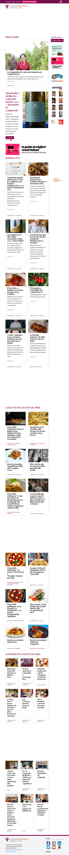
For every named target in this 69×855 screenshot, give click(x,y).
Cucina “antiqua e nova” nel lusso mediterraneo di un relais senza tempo (15, 339)
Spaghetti (43, 443)
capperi (14, 620)
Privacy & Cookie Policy (11, 849)
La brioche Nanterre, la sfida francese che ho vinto (37, 338)
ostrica (9, 513)
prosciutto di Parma (13, 443)
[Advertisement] (34, 22)
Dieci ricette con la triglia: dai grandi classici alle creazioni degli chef (38, 608)
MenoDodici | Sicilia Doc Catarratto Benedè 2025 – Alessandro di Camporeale (12, 102)
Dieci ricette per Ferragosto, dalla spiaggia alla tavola (37, 467)
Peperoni (17, 648)
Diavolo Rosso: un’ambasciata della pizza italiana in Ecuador (43, 809)
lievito (36, 366)
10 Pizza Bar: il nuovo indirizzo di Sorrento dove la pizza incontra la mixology (11, 707)
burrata (9, 620)
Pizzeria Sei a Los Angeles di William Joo (26, 807)
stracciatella (11, 444)
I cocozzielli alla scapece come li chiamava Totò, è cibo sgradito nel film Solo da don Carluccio (37, 499)
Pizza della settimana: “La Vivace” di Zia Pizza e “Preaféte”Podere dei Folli (15, 573)
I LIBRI (12, 1)
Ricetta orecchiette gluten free (15, 641)
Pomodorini (41, 648)
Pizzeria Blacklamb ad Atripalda (41, 774)
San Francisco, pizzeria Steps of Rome (26, 703)
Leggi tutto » (10, 81)
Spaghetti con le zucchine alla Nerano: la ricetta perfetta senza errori (37, 431)
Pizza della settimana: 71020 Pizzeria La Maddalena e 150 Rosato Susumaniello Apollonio (14, 610)
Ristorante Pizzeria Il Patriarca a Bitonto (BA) (11, 673)
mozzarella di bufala (13, 582)
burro (31, 366)
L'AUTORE (8, 1)
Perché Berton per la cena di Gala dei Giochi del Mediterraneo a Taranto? (38, 238)
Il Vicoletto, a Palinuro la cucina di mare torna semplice (15, 291)
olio (38, 443)
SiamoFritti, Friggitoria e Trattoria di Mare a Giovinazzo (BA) (38, 180)
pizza (8, 790)
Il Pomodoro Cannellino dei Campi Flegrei (36, 290)
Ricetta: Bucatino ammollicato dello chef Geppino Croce (15, 467)
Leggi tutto (10, 137)
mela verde (10, 512)
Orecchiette (11, 648)
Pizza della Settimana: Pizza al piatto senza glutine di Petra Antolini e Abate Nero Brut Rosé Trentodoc (15, 433)
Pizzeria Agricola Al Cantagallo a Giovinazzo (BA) (26, 674)
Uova (39, 366)
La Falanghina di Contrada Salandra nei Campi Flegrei (24, 73)
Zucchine (32, 444)
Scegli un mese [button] (57, 40)
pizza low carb (41, 685)
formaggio (33, 443)
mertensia (17, 512)
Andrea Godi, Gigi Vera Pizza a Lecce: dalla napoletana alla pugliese (11, 778)
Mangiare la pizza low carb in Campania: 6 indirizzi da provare (41, 674)
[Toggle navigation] (55, 1)
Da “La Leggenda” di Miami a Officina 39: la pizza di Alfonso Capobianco (27, 777)
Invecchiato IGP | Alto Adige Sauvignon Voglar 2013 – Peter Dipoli (15, 237)
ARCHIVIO (17, 1)
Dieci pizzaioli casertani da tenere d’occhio (41, 703)
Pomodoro (20, 620)
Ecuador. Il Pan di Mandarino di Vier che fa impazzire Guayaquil (38, 571)
